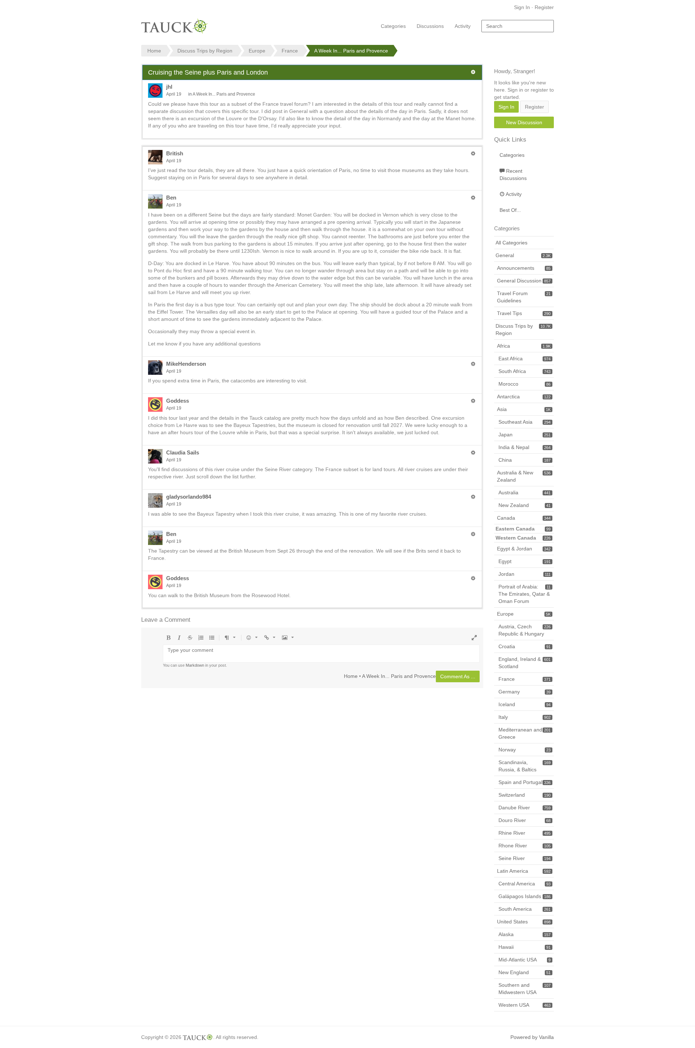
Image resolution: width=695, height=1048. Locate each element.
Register (544, 7)
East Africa (524, 358)
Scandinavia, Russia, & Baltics (524, 765)
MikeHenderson (186, 364)
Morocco (524, 384)
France (524, 679)
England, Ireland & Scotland (524, 662)
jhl (169, 87)
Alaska (524, 934)
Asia (524, 409)
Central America (524, 883)
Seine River (524, 858)
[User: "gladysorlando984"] (155, 500)
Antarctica (524, 396)
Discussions (430, 26)
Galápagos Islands (524, 896)
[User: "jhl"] (155, 90)
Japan (524, 434)
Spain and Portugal (524, 782)
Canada (524, 518)
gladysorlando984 (188, 497)
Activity (463, 26)
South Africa (524, 371)
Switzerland (524, 795)
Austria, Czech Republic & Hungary (524, 630)
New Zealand (524, 505)
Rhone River (524, 845)
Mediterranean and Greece (524, 733)
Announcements (524, 268)
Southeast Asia (524, 422)
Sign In (522, 7)
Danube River (524, 807)
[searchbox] (517, 26)
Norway (524, 750)
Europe (524, 614)
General (523, 255)
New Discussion (524, 122)
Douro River (524, 820)
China (524, 460)
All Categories (511, 243)
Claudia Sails (182, 452)
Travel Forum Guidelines (524, 296)
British (174, 153)
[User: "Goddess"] (155, 404)
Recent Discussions (513, 174)
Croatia (524, 646)
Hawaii (524, 947)
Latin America (524, 871)
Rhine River (524, 833)
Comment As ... (457, 676)
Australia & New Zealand (524, 476)
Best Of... (510, 210)
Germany (524, 692)
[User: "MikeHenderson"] (155, 367)
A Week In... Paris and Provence (224, 94)
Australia (524, 492)
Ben (171, 197)
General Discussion (524, 281)
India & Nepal (524, 447)
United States (524, 922)
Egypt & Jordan (524, 549)
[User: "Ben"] (155, 201)
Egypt (524, 561)
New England (524, 972)
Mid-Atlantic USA (524, 960)
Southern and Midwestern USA (524, 988)
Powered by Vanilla (532, 1037)
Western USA (524, 1005)
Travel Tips (524, 313)
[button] (473, 72)
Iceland (524, 704)
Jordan (524, 574)
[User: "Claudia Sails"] (155, 456)
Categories (393, 26)
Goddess (177, 401)
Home (351, 676)
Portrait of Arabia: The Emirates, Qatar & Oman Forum (524, 594)
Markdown (195, 665)
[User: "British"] (155, 157)
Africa (524, 346)
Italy (524, 717)
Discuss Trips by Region (523, 329)
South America (524, 909)
